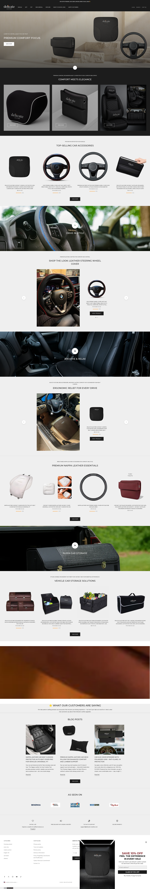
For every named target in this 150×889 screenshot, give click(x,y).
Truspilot (32, 829)
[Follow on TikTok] (21, 876)
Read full (28, 774)
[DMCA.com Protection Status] (75, 888)
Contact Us (37, 863)
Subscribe (78, 858)
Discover (13, 125)
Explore (48, 7)
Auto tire (6, 847)
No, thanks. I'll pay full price (132, 875)
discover (9, 44)
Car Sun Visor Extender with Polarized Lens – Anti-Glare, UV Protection (108, 759)
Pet (31, 7)
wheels (6, 858)
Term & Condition (38, 847)
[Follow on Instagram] (12, 876)
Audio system (7, 850)
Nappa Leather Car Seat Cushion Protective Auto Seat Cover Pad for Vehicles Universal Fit (19, 506)
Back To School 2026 (59, 7)
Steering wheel (8, 844)
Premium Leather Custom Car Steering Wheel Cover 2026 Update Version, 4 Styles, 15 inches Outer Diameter (93, 186)
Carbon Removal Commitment (42, 860)
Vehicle (20, 7)
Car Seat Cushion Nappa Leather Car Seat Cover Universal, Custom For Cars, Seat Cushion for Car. (56, 506)
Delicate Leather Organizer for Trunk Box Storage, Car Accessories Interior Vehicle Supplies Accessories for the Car (20, 622)
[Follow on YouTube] (17, 876)
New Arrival (39, 7)
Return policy (37, 850)
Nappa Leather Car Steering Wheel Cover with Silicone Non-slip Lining (93, 506)
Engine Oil (6, 853)
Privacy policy (37, 844)
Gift (26, 7)
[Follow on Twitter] (8, 876)
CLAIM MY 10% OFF (132, 872)
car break (6, 856)
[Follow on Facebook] (4, 876)
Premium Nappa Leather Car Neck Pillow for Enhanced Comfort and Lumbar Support (74, 759)
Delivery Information (39, 853)
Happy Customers (73, 7)
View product (96, 313)
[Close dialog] (146, 842)
